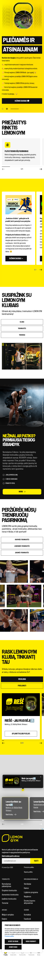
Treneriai (5, 903)
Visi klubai (22, 679)
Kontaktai (27, 915)
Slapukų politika (28, 872)
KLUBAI (22, 322)
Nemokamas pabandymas (6, 885)
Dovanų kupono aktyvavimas (29, 902)
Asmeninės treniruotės (22, 546)
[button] (22, 790)
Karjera (4, 919)
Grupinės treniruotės (22, 540)
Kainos (26, 888)
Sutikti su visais (13, 941)
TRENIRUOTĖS (22, 328)
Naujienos (27, 897)
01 (2, 109)
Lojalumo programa (31, 892)
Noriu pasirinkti (31, 941)
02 (15, 109)
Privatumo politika (29, 867)
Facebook (27, 919)
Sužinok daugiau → (16, 258)
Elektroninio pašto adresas (11, 856)
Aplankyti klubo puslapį (21, 734)
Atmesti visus (13, 947)
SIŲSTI (36, 861)
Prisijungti (22, 686)
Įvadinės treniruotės (22, 553)
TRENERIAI (22, 335)
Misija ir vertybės (8, 915)
